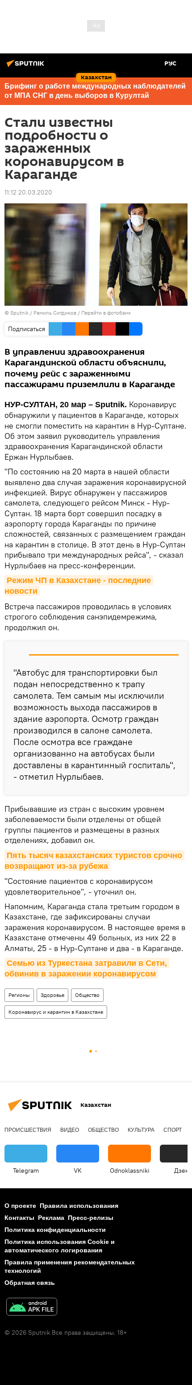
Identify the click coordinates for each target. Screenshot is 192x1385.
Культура (141, 1130)
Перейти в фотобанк (106, 312)
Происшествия (27, 1130)
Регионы (19, 995)
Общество (87, 995)
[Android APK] (31, 1308)
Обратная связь (29, 1282)
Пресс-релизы (90, 1217)
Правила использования (79, 1205)
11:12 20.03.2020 (28, 192)
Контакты (19, 1217)
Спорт (172, 1130)
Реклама (51, 1217)
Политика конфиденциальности (55, 1229)
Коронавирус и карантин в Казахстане (55, 1011)
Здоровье (52, 995)
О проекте (20, 1205)
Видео (69, 1130)
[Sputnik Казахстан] (26, 67)
